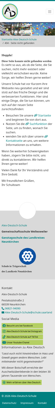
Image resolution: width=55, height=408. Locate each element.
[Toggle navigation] (49, 11)
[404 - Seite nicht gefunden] (13, 11)
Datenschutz (9, 403)
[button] (22, 325)
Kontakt (42, 403)
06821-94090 (12, 308)
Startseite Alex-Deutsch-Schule (19, 39)
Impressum (27, 403)
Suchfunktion (39, 124)
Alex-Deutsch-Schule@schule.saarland (28, 312)
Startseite (44, 115)
